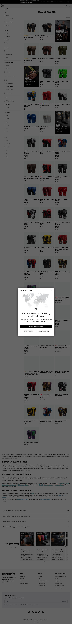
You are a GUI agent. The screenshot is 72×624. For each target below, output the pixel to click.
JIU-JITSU (51, 318)
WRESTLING (52, 337)
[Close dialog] (66, 295)
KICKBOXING (52, 332)
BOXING (51, 313)
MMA (52, 323)
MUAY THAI (52, 327)
